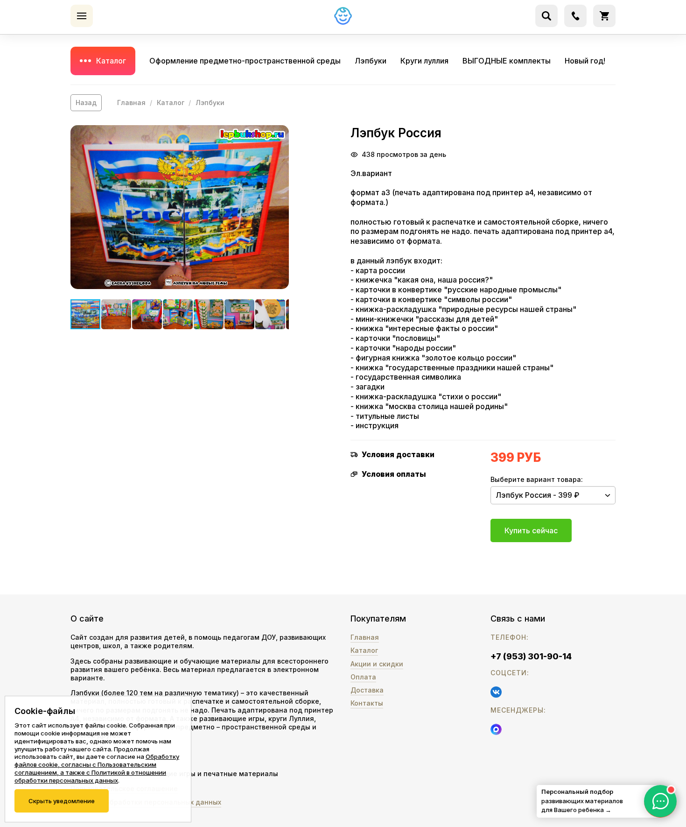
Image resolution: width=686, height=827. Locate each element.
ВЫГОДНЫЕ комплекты (506, 60)
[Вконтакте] (496, 692)
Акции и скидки (376, 664)
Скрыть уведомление (61, 801)
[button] (179, 207)
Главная (131, 102)
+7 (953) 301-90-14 (531, 656)
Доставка (367, 690)
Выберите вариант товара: (536, 479)
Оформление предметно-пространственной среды (245, 60)
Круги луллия (424, 60)
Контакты (366, 703)
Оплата (363, 677)
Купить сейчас (531, 530)
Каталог (111, 60)
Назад (86, 102)
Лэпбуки (370, 60)
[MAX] (496, 729)
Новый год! (585, 60)
